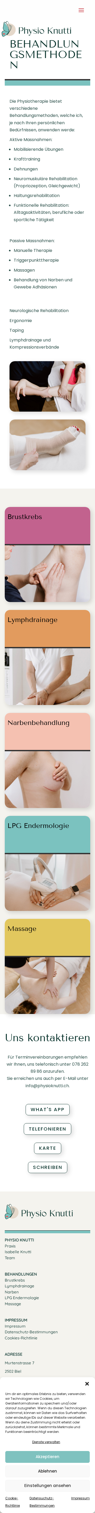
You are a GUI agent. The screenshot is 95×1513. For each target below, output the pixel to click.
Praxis (10, 1245)
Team (10, 1257)
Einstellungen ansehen (47, 1485)
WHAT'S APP (48, 1109)
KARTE (47, 1148)
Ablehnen (47, 1471)
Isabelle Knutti (18, 1251)
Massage (13, 1303)
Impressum (80, 1498)
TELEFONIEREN (47, 1129)
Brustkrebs (15, 1280)
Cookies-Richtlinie (21, 1337)
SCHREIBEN (47, 1167)
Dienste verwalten (46, 1442)
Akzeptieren (47, 1456)
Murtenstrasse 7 (19, 1362)
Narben (12, 1291)
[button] (87, 1383)
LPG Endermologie (22, 1297)
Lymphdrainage (19, 1285)
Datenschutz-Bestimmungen (31, 1331)
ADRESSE (13, 1354)
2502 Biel (13, 1371)
